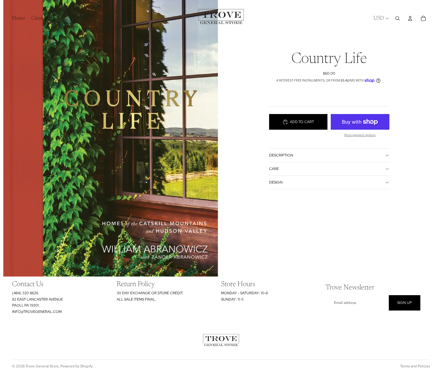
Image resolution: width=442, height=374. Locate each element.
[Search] (397, 18)
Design (276, 182)
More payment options (360, 135)
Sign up (404, 302)
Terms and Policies (415, 366)
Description (281, 155)
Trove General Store (42, 366)
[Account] (410, 18)
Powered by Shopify (76, 366)
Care (274, 168)
